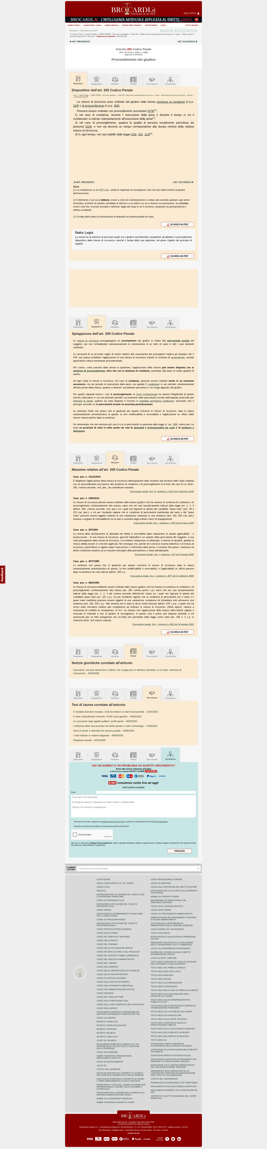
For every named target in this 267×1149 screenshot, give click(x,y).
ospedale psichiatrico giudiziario (156, 400)
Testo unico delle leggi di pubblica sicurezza (174, 990)
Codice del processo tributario (113, 937)
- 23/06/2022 (103, 730)
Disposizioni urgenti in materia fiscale (171, 1055)
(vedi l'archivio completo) (133, 787)
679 (151, 110)
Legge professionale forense (166, 879)
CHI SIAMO (166, 31)
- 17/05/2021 (115, 726)
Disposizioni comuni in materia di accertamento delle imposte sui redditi (171, 1045)
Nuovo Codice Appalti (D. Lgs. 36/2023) (115, 883)
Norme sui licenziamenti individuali (115, 1099)
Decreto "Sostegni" (107, 1029)
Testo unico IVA (159, 1040)
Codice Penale (111, 25)
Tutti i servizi (191, 25)
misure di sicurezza (88, 340)
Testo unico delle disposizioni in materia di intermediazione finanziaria (173, 1007)
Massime (115, 84)
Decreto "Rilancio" (106, 1033)
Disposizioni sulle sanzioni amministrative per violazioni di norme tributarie (173, 1066)
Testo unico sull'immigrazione (166, 983)
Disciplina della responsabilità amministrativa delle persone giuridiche (172, 924)
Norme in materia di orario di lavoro (115, 1102)
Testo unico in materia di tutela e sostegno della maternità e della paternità (173, 963)
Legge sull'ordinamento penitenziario (170, 948)
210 (146, 134)
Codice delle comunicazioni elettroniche (118, 971)
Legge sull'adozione (107, 1052)
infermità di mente (83, 400)
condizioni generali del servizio (113, 822)
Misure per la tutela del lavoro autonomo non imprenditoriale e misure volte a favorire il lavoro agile (121, 1087)
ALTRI (162, 25)
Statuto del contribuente (164, 1079)
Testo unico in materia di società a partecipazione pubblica (168, 1024)
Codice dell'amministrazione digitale (116, 989)
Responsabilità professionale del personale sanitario (169, 901)
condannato (154, 384)
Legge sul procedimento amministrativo (171, 914)
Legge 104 (101, 1066)
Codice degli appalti (107, 1008)
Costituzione (151, 25)
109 (134, 134)
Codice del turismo (107, 963)
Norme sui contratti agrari (165, 897)
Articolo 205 (122, 36)
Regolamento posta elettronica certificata (174, 1086)
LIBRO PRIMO (113, 34)
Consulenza (170, 84)
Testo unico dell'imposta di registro (170, 1036)
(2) (153, 118)
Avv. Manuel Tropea (141, 1124)
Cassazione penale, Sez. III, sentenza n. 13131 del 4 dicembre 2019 (162, 491)
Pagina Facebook (167, 1138)
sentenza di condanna (171, 101)
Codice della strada (107, 933)
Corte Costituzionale (147, 394)
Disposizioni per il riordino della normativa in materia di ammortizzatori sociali (120, 1094)
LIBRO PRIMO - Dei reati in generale (103, 95)
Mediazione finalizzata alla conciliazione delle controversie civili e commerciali (172, 944)
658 (116, 105)
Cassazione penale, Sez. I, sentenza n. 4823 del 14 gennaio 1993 (163, 624)
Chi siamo (157, 1130)
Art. (81, 41)
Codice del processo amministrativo (116, 959)
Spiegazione (96, 84)
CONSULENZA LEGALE (186, 31)
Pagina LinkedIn (179, 1138)
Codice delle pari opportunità (112, 974)
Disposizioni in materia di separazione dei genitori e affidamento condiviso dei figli (118, 1013)
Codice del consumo (107, 944)
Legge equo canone (161, 910)
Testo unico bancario (162, 975)
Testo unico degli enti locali (166, 971)
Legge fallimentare (161, 883)
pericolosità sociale (178, 340)
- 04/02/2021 (107, 716)
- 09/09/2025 (98, 735)
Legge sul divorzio (106, 1040)
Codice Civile (73, 25)
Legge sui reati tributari (163, 958)
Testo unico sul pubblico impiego (168, 968)
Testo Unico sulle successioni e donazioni (173, 1029)
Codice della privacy (107, 940)
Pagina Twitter (173, 1138)
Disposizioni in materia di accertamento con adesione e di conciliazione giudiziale (173, 1060)
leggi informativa (161, 822)
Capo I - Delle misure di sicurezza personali (170, 95)
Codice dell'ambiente (107, 967)
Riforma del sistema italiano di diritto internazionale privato (171, 953)
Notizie (134, 84)
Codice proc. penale (131, 25)
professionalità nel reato (161, 427)
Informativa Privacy (132, 1130)
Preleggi (101, 891)
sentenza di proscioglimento (89, 370)
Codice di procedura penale (111, 920)
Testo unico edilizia (161, 979)
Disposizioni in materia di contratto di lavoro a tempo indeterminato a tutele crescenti (120, 1080)
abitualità (139, 427)
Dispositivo (78, 327)
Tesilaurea (151, 84)
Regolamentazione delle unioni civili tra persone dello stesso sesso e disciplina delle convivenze (118, 1046)
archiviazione (178, 357)
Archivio (165, 1130)
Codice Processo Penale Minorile (114, 929)
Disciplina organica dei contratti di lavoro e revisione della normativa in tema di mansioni (120, 1074)
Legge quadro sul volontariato (167, 929)
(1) (155, 110)
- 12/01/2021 (115, 711)
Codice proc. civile (92, 25)
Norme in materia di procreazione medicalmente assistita (114, 1057)
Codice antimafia (105, 993)
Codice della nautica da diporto (113, 982)
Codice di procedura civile (110, 900)
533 (75, 105)
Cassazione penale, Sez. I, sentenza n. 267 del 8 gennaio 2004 (164, 554)
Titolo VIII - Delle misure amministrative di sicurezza (135, 95)
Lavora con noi (133, 1133)
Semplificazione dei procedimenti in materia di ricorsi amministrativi (173, 918)
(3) (151, 133)
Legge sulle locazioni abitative (167, 906)
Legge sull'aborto (106, 1018)
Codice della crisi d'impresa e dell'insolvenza (120, 1004)
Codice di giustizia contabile (111, 978)
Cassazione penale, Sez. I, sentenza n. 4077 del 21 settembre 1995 (162, 576)
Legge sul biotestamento (110, 1062)
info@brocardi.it (118, 1130)
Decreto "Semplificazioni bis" (112, 1025)
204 (88, 126)
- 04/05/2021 (105, 721)
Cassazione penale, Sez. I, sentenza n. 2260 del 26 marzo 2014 (163, 523)
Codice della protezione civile (112, 1001)
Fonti (81, 34)
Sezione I (101, 36)
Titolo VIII (152, 34)
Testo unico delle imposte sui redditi (170, 1032)
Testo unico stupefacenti (164, 986)
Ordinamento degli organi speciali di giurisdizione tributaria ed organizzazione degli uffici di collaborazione (173, 1073)
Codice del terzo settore (110, 997)
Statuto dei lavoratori (108, 1069)
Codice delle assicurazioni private (115, 948)
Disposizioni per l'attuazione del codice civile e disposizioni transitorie (120, 895)
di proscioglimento (93, 105)
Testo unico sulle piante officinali (169, 1019)
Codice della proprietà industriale (115, 986)
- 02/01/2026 (89, 740)
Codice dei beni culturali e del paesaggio (118, 952)
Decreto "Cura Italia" (107, 1037)
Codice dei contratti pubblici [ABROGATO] (118, 956)
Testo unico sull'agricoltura (166, 1015)
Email (73, 792)
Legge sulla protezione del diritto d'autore (174, 887)
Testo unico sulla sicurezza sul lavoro (171, 1012)
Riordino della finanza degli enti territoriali (174, 1083)
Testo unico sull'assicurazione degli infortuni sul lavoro (170, 995)
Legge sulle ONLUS (160, 933)
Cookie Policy (146, 1130)
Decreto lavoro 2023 (107, 1022)
